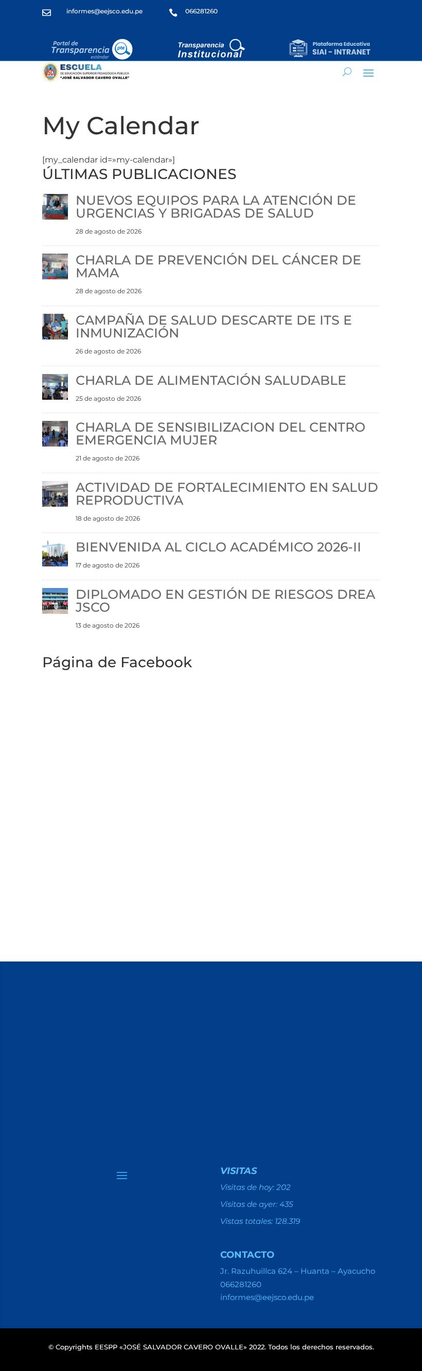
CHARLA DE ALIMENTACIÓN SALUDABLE (211, 380)
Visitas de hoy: (248, 1187)
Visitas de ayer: (249, 1204)
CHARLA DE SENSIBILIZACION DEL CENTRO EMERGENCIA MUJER (220, 433)
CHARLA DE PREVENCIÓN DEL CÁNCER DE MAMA (218, 266)
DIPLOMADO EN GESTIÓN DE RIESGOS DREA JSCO (225, 600)
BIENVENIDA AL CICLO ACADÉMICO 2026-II (218, 547)
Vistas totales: (247, 1221)
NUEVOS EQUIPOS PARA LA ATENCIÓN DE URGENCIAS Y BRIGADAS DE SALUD (216, 206)
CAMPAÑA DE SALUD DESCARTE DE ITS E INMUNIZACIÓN (214, 326)
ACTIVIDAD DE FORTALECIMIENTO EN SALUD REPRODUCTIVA (227, 493)
